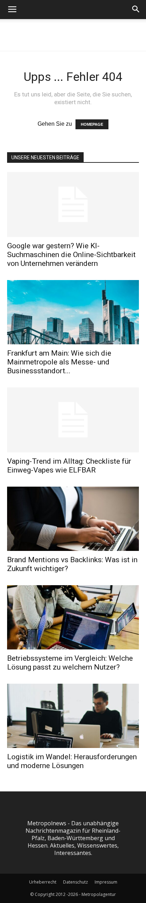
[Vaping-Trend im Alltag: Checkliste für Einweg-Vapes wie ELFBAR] (73, 419)
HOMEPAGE (92, 124)
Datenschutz (75, 882)
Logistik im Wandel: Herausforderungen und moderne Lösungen (72, 761)
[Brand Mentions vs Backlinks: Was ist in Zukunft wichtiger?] (73, 519)
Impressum (106, 882)
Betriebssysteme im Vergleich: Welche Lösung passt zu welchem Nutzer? (70, 662)
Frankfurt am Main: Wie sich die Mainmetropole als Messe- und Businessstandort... (59, 362)
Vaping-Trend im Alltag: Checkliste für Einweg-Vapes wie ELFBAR (69, 465)
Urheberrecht (42, 882)
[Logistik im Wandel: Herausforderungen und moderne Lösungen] (73, 716)
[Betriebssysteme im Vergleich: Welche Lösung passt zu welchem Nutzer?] (73, 617)
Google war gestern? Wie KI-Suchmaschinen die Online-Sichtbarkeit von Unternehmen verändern (71, 255)
